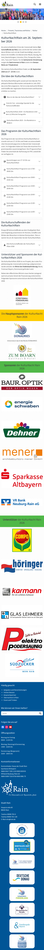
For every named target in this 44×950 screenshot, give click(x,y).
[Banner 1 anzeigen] (18, 22)
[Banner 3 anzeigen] (23, 22)
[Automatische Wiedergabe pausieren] (40, 12)
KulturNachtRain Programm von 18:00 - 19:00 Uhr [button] (21, 178)
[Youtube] (10, 727)
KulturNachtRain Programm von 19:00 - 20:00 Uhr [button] (21, 187)
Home (3, 30)
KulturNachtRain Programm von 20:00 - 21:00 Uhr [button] (21, 195)
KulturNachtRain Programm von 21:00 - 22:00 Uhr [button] (21, 204)
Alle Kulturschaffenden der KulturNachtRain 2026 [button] (21, 245)
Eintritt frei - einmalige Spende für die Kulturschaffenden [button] (20, 104)
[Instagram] (6, 727)
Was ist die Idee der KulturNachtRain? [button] (20, 97)
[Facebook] (2, 727)
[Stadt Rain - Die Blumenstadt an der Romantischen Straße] (7, 4)
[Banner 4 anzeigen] (26, 22)
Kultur (35, 30)
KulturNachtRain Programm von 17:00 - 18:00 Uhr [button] (21, 170)
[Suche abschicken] (40, 713)
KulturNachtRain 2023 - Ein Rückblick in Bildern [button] (21, 121)
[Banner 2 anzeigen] (21, 22)
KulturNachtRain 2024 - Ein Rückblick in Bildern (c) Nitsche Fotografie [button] (22, 113)
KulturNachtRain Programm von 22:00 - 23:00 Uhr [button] (21, 213)
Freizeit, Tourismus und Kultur (19, 30)
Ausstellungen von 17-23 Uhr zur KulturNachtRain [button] (18, 161)
